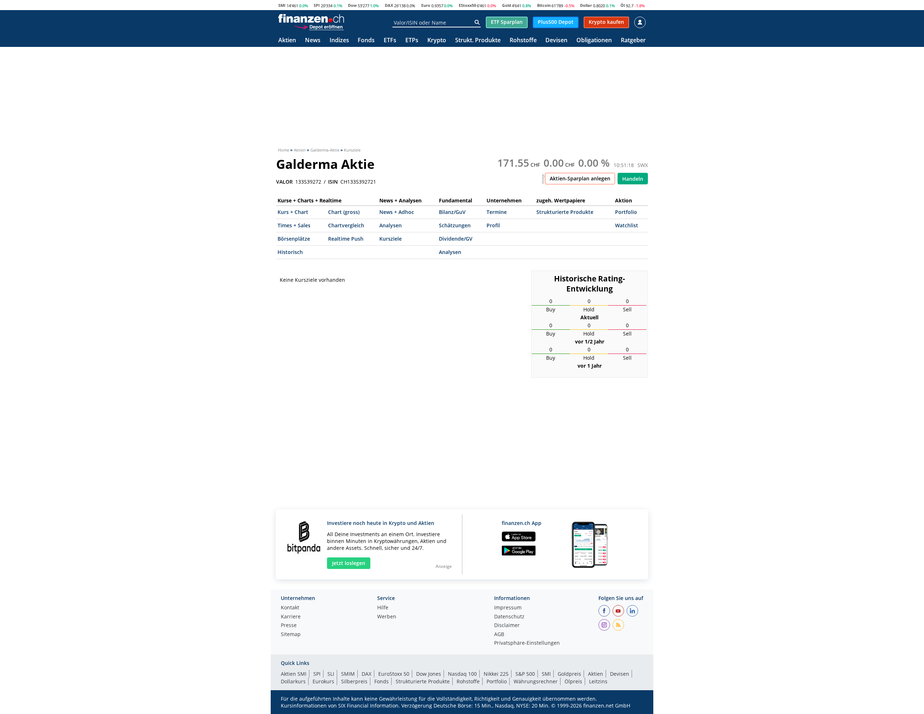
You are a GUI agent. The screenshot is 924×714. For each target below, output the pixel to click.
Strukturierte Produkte (564, 212)
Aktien (287, 40)
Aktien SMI (293, 673)
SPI (317, 5)
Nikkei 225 (496, 673)
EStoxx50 (467, 5)
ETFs (390, 40)
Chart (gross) (343, 212)
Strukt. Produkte (478, 40)
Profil (493, 225)
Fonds (366, 40)
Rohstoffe (523, 40)
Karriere (291, 617)
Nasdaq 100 (462, 673)
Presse (289, 625)
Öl (622, 5)
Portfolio (626, 212)
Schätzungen (455, 225)
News (313, 40)
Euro (425, 5)
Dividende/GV (455, 238)
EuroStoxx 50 (393, 673)
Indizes (339, 40)
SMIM (348, 673)
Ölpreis (573, 681)
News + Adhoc (396, 212)
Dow (352, 5)
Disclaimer (507, 625)
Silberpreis (354, 681)
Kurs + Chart (293, 212)
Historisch (290, 252)
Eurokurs (323, 681)
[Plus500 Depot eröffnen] (318, 27)
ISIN (333, 181)
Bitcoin (544, 5)
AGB (499, 635)
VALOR (284, 181)
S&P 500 (525, 673)
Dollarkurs (293, 681)
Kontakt (290, 608)
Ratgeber (633, 40)
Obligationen (594, 40)
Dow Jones (428, 673)
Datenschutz (509, 617)
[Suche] (477, 22)
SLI (330, 673)
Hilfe (382, 608)
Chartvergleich (346, 225)
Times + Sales (294, 225)
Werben (386, 617)
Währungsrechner (536, 681)
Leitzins (598, 681)
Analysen (390, 225)
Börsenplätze (294, 238)
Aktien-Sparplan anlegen (580, 178)
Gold (506, 5)
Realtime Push (345, 238)
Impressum (508, 608)
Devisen (556, 40)
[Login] (640, 22)
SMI (282, 5)
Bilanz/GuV (452, 212)
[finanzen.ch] (311, 18)
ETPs (411, 40)
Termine (497, 212)
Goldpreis (569, 673)
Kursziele (390, 238)
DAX (389, 5)
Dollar (586, 5)
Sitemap (291, 635)
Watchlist (626, 225)
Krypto (436, 40)
